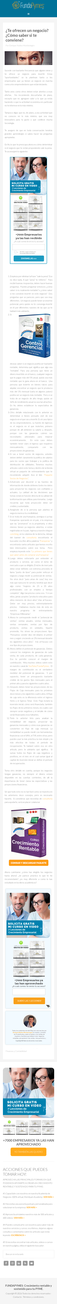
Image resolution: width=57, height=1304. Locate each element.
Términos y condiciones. (33, 1297)
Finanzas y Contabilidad (16, 1051)
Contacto (17, 1297)
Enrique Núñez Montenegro (23, 1032)
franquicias (45, 541)
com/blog (14, 534)
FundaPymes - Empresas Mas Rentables (28, 5)
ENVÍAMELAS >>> (29, 258)
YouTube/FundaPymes (38, 666)
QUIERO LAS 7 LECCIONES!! (29, 1001)
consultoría (31, 537)
